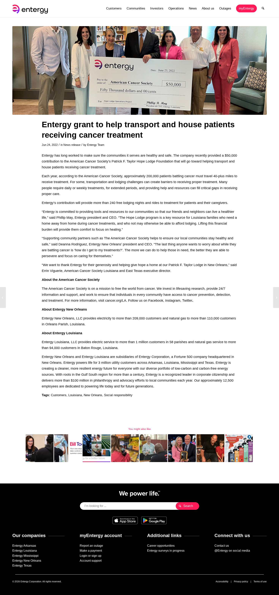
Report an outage (91, 545)
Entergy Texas (22, 565)
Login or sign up (90, 555)
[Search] (263, 8)
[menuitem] (114, 8)
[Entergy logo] (31, 8)
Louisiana (75, 395)
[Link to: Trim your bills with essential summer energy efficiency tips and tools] (68, 448)
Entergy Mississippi (25, 555)
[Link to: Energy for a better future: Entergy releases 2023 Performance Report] (96, 448)
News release (71, 144)
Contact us (221, 545)
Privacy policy (241, 581)
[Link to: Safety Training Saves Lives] (210, 448)
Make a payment (91, 550)
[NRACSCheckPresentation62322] (139, 70)
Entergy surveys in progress (165, 550)
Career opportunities (161, 545)
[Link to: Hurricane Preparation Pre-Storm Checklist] (239, 448)
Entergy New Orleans (26, 560)
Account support (91, 560)
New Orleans (93, 395)
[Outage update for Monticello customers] (3, 297)
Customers (58, 395)
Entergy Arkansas (24, 545)
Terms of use (260, 581)
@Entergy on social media (232, 550)
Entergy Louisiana (24, 550)
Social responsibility (118, 395)
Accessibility (222, 581)
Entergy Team (95, 144)
